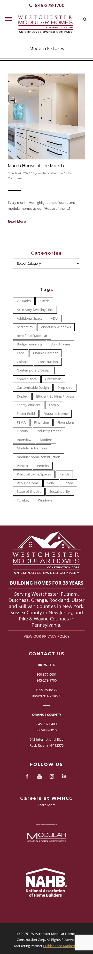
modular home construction (38, 457)
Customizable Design (33, 387)
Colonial (23, 361)
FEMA (21, 422)
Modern (46, 439)
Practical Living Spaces (34, 474)
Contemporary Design (34, 370)
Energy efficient (29, 404)
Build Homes (60, 344)
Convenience (27, 379)
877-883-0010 (46, 730)
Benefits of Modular (32, 335)
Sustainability (59, 491)
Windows (45, 500)
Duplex (22, 396)
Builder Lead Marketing (61, 945)
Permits (43, 465)
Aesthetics (25, 327)
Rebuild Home (28, 483)
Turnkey (23, 500)
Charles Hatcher (45, 353)
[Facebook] (27, 776)
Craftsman (53, 379)
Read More (17, 221)
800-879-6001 (46, 674)
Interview (24, 439)
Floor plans (65, 422)
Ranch (64, 474)
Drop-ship (65, 387)
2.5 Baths (24, 300)
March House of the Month (36, 165)
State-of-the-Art (29, 491)
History (22, 431)
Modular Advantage (32, 448)
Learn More (47, 805)
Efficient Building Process (55, 396)
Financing (41, 422)
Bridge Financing (29, 344)
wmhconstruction (50, 173)
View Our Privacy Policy (46, 636)
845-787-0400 (46, 724)
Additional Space (29, 318)
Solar (51, 483)
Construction (48, 361)
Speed (68, 483)
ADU (54, 318)
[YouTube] (39, 776)
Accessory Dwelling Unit (35, 309)
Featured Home (55, 413)
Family (54, 404)
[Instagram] (52, 776)
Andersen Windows (56, 327)
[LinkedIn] (64, 776)
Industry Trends (49, 431)
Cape (21, 353)
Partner (22, 465)
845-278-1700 (50, 5)
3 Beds (44, 300)
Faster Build (26, 413)
